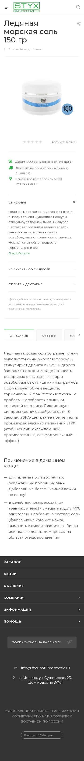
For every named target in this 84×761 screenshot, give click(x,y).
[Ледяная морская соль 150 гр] (42, 96)
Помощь (12, 621)
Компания (14, 597)
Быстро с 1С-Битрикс (39, 735)
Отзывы (49, 335)
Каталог (12, 562)
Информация (17, 609)
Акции (10, 574)
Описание (19, 335)
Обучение (14, 586)
